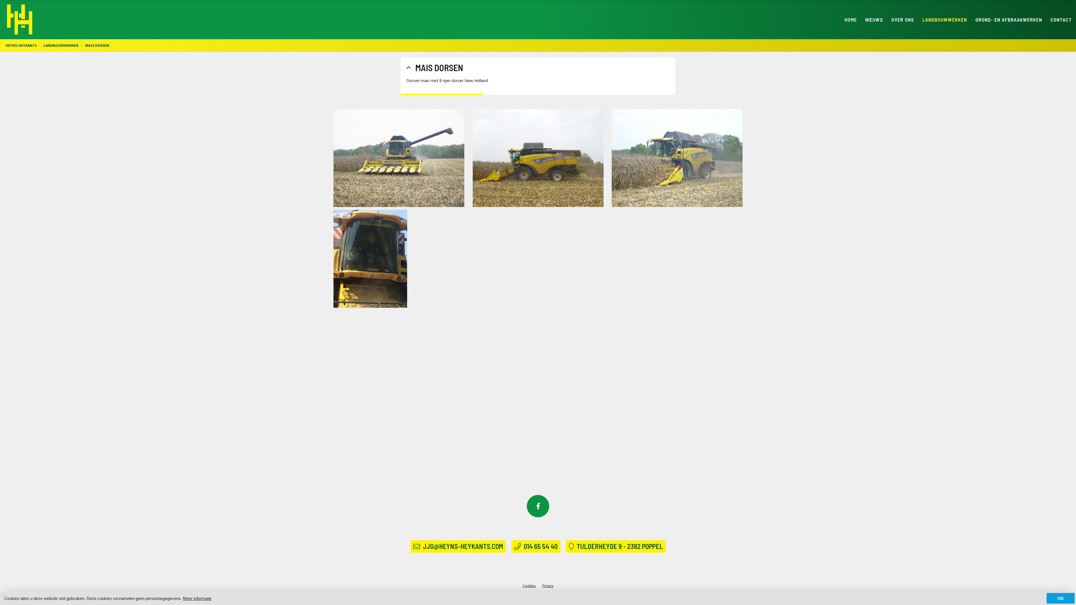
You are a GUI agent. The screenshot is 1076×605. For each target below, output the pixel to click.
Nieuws (874, 20)
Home (851, 20)
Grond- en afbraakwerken (1008, 20)
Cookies (529, 585)
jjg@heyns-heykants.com (463, 546)
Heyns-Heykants (21, 45)
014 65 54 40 (541, 546)
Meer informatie (197, 598)
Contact (1061, 20)
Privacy (547, 585)
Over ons (902, 20)
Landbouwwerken (944, 20)
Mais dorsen (97, 45)
